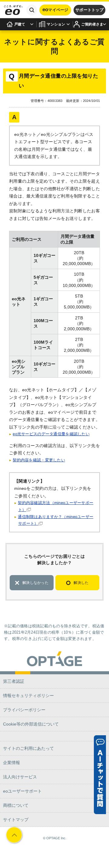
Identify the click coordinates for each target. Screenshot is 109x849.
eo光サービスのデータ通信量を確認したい (51, 434)
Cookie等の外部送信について (31, 724)
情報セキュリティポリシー (28, 695)
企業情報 (11, 762)
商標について (15, 805)
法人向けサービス (20, 776)
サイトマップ (15, 819)
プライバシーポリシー (24, 709)
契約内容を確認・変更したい (39, 460)
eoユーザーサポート (22, 791)
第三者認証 (13, 681)
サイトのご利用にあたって (28, 748)
